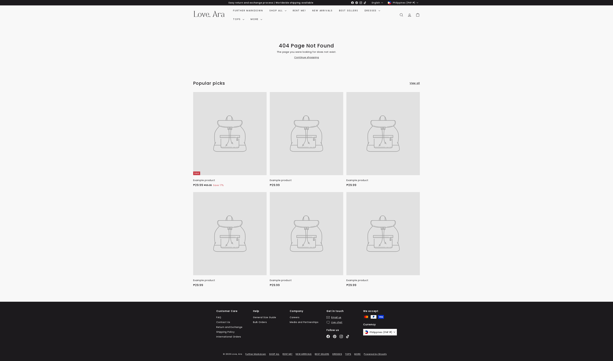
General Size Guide (264, 317)
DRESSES (371, 10)
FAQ (218, 317)
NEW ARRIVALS (322, 10)
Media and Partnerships (304, 322)
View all (415, 83)
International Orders (228, 336)
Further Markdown (248, 10)
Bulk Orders (260, 322)
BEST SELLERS (348, 10)
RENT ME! (299, 10)
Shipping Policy (225, 332)
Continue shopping (306, 57)
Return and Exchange (229, 327)
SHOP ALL (276, 10)
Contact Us (223, 322)
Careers (294, 317)
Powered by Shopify (375, 354)
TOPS (237, 19)
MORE (255, 19)
